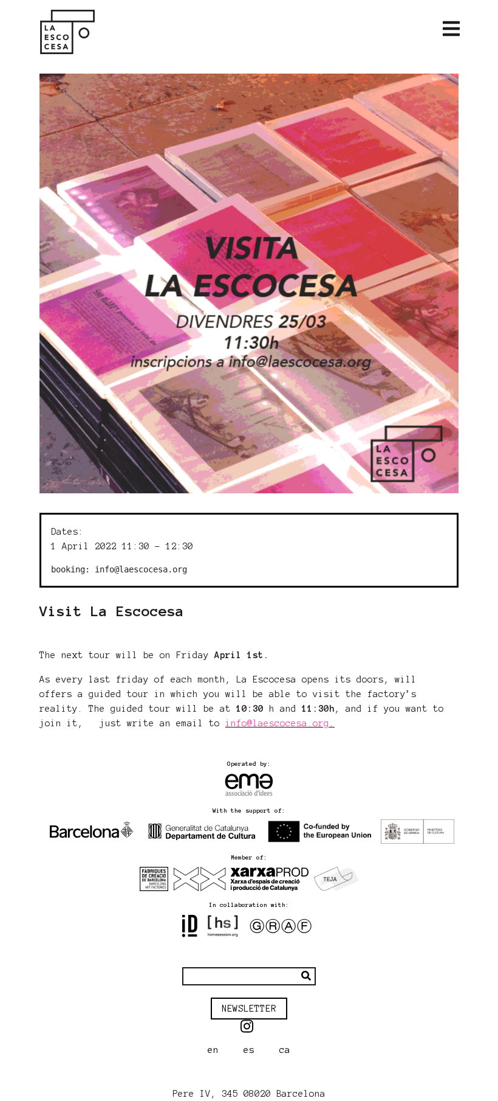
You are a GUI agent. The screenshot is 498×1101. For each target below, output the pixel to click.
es (249, 1050)
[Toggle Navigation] (451, 29)
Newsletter (249, 1008)
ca (284, 1050)
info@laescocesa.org (277, 723)
